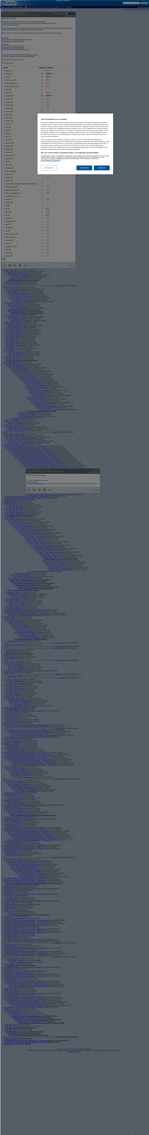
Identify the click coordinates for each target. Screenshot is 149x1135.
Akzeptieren (102, 168)
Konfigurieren (48, 168)
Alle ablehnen (84, 168)
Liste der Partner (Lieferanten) (50, 160)
